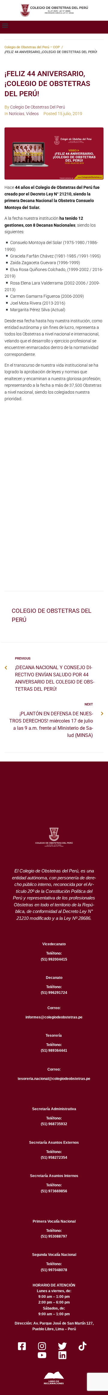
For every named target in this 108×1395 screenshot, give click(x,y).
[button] (5, 26)
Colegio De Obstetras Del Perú (37, 107)
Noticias (16, 113)
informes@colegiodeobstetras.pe (54, 1017)
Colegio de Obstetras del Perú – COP (32, 47)
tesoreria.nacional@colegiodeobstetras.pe (54, 1079)
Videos (32, 113)
